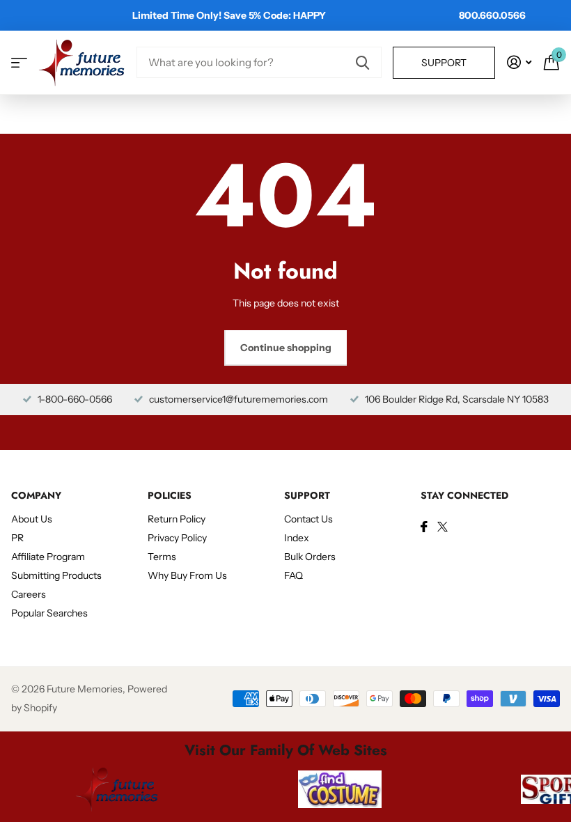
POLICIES (169, 495)
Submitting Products (56, 575)
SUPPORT (307, 495)
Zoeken (362, 62)
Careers (28, 594)
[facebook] (424, 526)
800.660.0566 (492, 15)
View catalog (19, 62)
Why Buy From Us (187, 575)
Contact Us (308, 519)
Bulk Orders (310, 556)
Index (296, 538)
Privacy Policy (177, 538)
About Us (31, 519)
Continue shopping (285, 347)
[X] (442, 527)
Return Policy (176, 519)
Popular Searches (49, 613)
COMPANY (36, 495)
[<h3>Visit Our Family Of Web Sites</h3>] (117, 789)
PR (17, 538)
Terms (162, 556)
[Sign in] (519, 62)
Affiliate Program (48, 556)
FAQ (293, 575)
